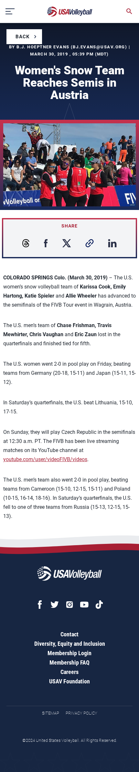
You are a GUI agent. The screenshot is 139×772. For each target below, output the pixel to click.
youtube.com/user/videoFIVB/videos (45, 459)
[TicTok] (99, 604)
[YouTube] (84, 604)
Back (23, 37)
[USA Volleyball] (69, 11)
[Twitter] (54, 604)
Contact (69, 634)
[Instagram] (69, 604)
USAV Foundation (69, 681)
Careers (69, 671)
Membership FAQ (69, 662)
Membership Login (69, 653)
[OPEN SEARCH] (129, 11)
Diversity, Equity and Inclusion (69, 643)
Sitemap (50, 713)
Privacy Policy (81, 713)
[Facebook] (40, 604)
